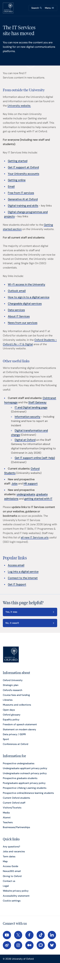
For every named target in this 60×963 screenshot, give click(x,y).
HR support (31, 483)
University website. (19, 105)
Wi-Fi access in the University (26, 284)
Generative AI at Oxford (23, 199)
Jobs (15, 483)
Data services (16, 310)
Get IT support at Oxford (23, 167)
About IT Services (19, 316)
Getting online (17, 180)
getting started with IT (38, 498)
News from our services (22, 322)
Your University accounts (23, 173)
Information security (27, 416)
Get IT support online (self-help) (35, 458)
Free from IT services (21, 193)
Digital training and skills (23, 205)
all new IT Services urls (34, 537)
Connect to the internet (23, 578)
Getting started (17, 161)
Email (11, 186)
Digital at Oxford (25, 440)
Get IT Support (17, 584)
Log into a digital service (23, 571)
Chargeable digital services (25, 303)
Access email (16, 565)
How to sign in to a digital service (28, 297)
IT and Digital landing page (31, 407)
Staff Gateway (37, 402)
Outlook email (17, 291)
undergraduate (26, 494)
